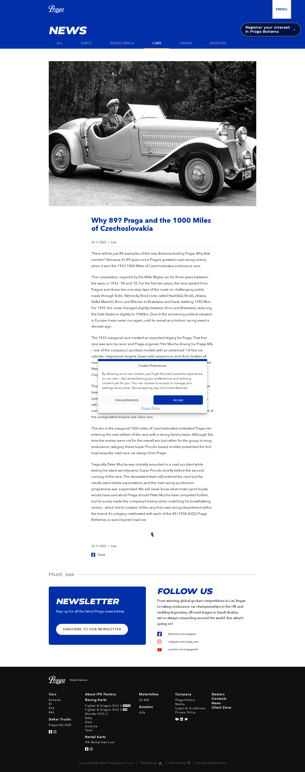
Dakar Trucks (60, 719)
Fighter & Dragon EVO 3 (107, 706)
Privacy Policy (150, 408)
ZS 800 (144, 700)
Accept (178, 400)
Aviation (218, 43)
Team (89, 730)
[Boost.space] (189, 763)
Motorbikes (149, 694)
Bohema (55, 700)
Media (179, 704)
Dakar (185, 43)
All (60, 43)
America (91, 726)
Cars (156, 43)
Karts (86, 43)
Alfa (142, 713)
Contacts (219, 698)
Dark (88, 722)
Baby (89, 718)
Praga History (185, 700)
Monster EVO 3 (96, 714)
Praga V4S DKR (60, 725)
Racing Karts (96, 700)
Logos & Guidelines (190, 708)
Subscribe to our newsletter (92, 629)
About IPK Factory (100, 694)
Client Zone (221, 707)
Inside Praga (122, 43)
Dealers (218, 694)
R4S (51, 712)
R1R (51, 708)
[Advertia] (160, 763)
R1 (50, 704)
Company (183, 694)
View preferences (127, 400)
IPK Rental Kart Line (100, 742)
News (216, 703)
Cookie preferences (211, 763)
